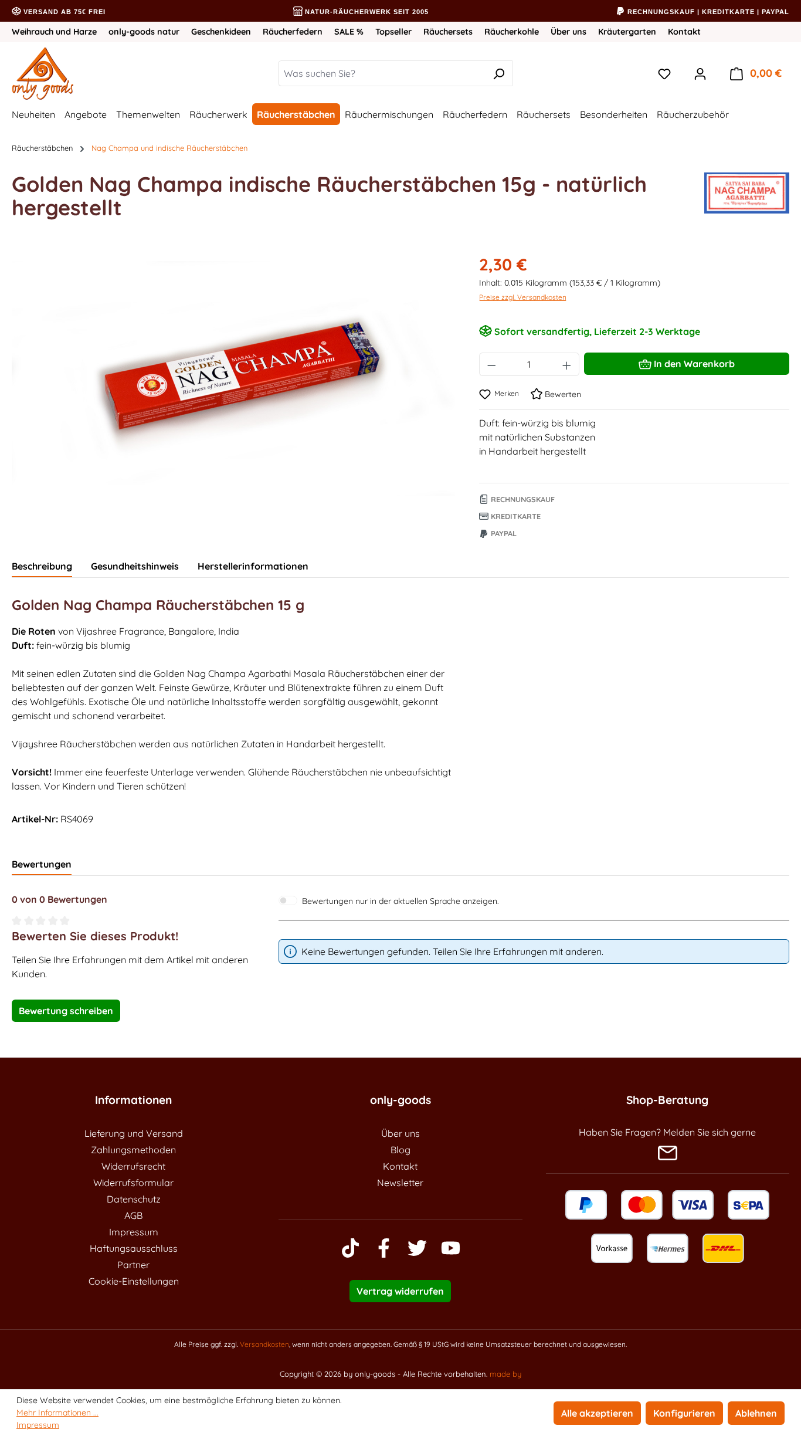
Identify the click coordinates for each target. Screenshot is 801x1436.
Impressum (133, 1232)
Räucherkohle (511, 31)
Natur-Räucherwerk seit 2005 (366, 11)
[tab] (42, 566)
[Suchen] (498, 73)
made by (505, 1374)
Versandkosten (264, 1344)
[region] (233, 378)
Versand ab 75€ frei (63, 11)
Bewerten (561, 394)
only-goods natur (143, 31)
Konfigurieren (684, 1413)
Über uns (568, 31)
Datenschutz (134, 1199)
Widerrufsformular (133, 1182)
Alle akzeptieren (597, 1413)
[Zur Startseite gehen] (80, 73)
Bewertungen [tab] (42, 864)
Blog (400, 1150)
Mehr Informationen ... (57, 1412)
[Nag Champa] (746, 200)
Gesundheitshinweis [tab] (135, 566)
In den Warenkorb (693, 364)
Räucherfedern (293, 31)
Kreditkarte (514, 516)
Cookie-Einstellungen (134, 1281)
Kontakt (684, 31)
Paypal (502, 533)
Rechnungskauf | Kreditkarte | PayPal (707, 11)
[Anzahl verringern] (491, 364)
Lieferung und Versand (133, 1133)
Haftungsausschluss (134, 1248)
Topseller (393, 31)
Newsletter (400, 1182)
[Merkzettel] (664, 73)
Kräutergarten (627, 31)
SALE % (349, 31)
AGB (133, 1215)
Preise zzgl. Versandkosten (522, 297)
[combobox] (382, 73)
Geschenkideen (221, 31)
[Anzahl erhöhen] (567, 364)
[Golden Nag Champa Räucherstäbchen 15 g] (233, 378)
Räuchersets (448, 31)
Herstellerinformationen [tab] (253, 566)
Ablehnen (756, 1413)
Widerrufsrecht (133, 1166)
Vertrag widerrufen (400, 1291)
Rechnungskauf (521, 499)
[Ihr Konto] (700, 73)
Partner (133, 1265)
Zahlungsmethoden (133, 1150)
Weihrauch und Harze (54, 31)
